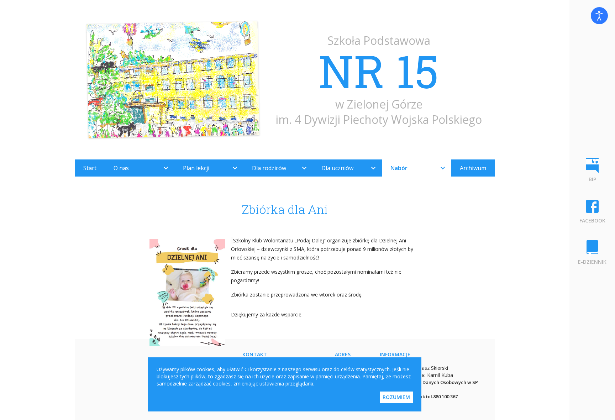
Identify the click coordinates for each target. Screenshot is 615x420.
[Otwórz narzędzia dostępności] (599, 15)
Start (89, 168)
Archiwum (473, 168)
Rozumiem (396, 397)
